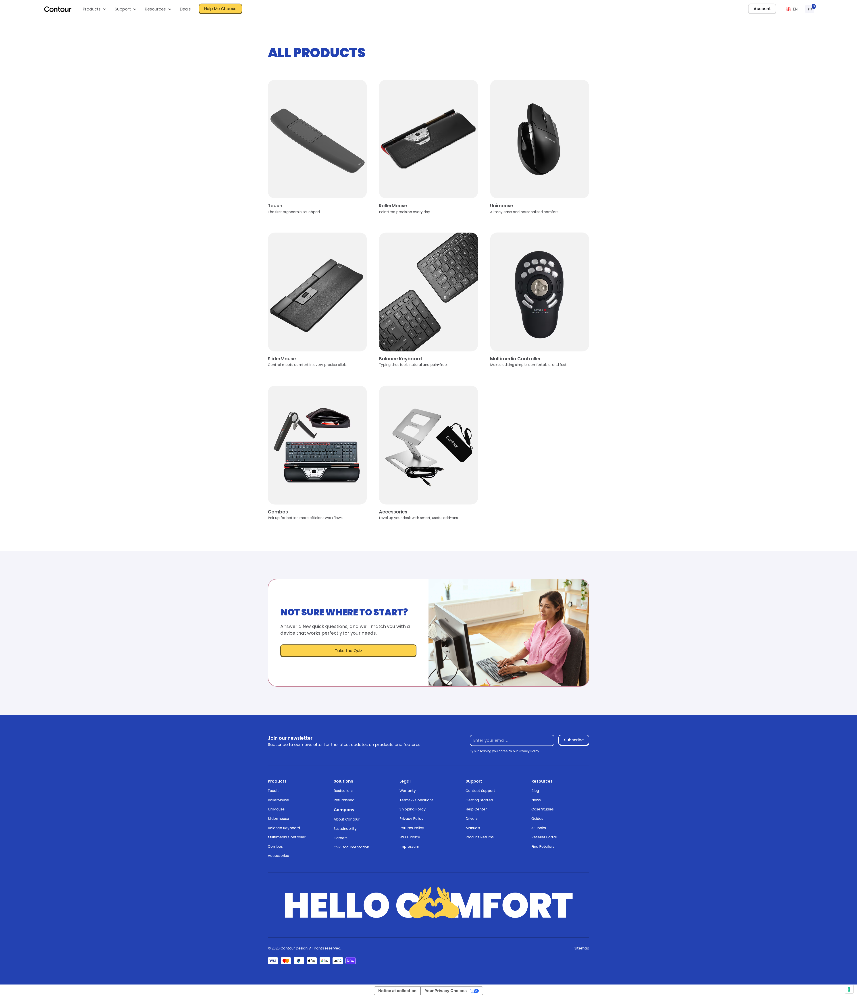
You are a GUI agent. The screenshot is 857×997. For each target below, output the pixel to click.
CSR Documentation (351, 847)
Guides (537, 818)
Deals (185, 9)
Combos (275, 846)
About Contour (347, 819)
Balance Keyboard (284, 828)
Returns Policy (411, 828)
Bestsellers (343, 790)
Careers (340, 838)
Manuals (473, 828)
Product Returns (480, 837)
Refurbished (344, 800)
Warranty (407, 790)
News (536, 800)
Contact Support (480, 790)
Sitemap (581, 948)
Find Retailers (542, 846)
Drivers (472, 818)
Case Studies (542, 809)
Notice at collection (397, 990)
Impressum (409, 846)
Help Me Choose (220, 8)
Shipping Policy (412, 809)
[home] (58, 9)
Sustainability (345, 828)
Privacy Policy (411, 818)
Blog (535, 790)
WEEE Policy (409, 837)
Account (762, 8)
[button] (95, 9)
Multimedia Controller (287, 837)
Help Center (476, 809)
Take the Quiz (348, 650)
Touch (273, 790)
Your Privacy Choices (446, 990)
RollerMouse (278, 800)
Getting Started (479, 800)
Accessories (278, 855)
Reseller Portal (544, 837)
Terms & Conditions (416, 800)
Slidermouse (278, 818)
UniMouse (276, 809)
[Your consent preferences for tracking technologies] (849, 989)
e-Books (538, 828)
